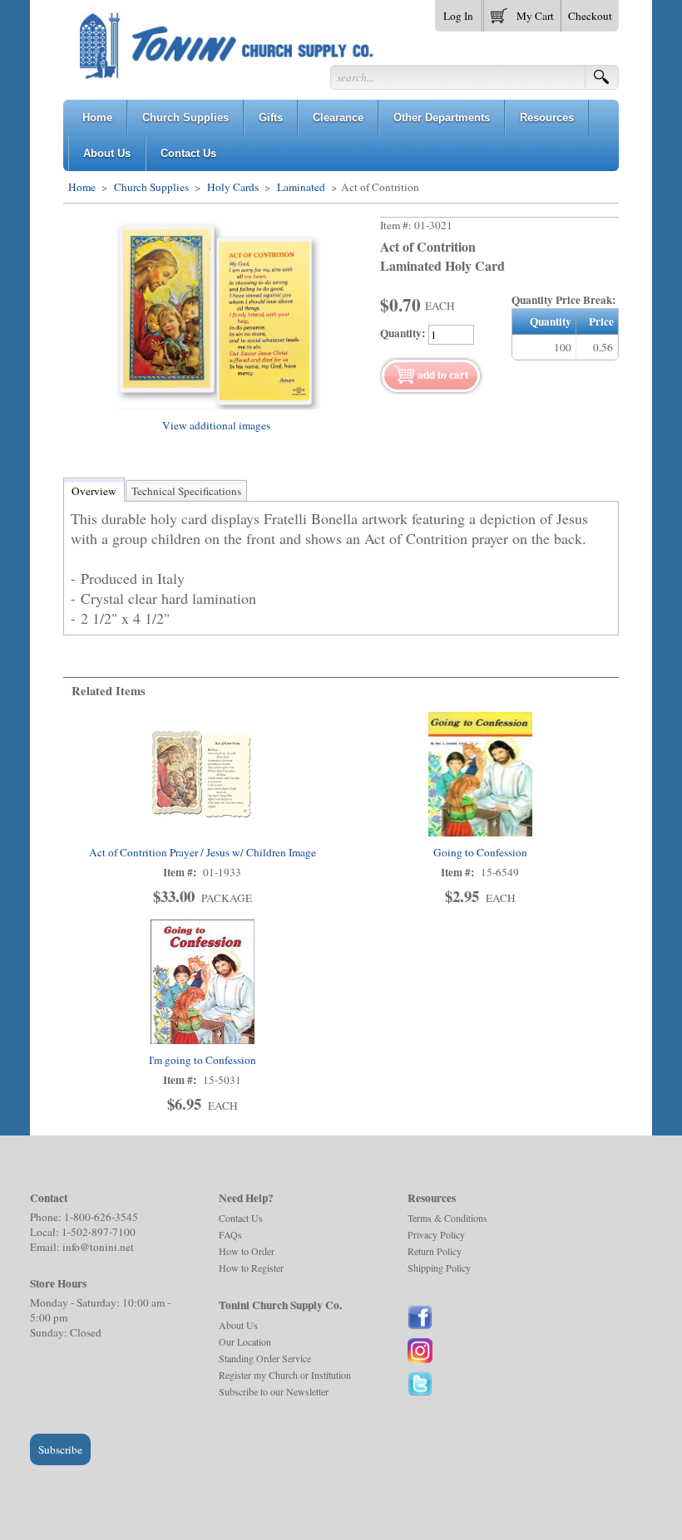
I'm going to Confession (202, 1059)
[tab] (94, 490)
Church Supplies (151, 186)
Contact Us (241, 1217)
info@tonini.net (98, 1246)
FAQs (230, 1234)
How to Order (246, 1251)
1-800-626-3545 (101, 1216)
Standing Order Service (265, 1358)
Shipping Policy (439, 1267)
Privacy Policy (436, 1234)
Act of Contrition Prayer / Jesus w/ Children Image (202, 852)
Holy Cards (233, 186)
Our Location (245, 1341)
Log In (458, 15)
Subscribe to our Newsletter (274, 1391)
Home (82, 186)
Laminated (301, 186)
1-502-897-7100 (99, 1231)
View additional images (216, 425)
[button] (522, 12)
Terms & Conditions (447, 1217)
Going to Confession (480, 852)
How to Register (251, 1267)
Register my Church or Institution (285, 1374)
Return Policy (435, 1251)
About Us (238, 1325)
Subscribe (60, 1449)
